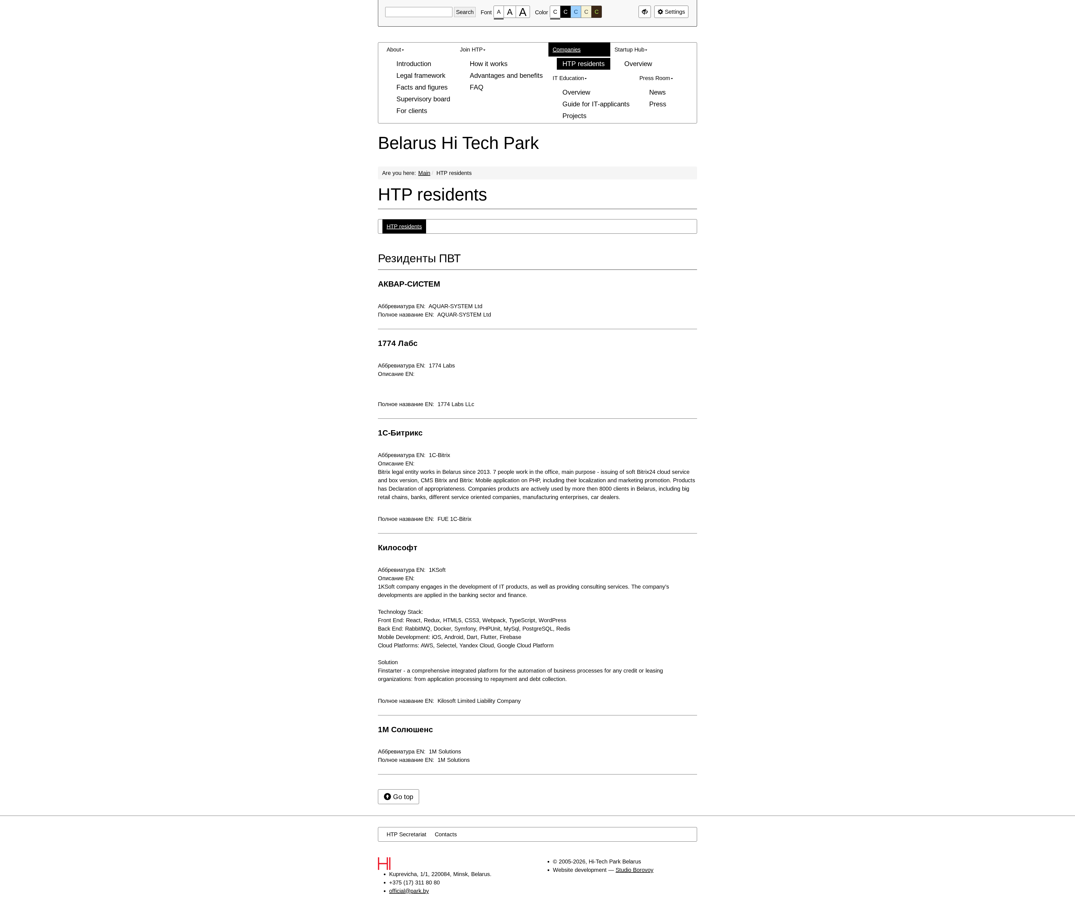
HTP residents (454, 173)
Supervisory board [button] (423, 99)
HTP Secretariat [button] (406, 834)
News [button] (657, 92)
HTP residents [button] (583, 63)
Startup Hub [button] (629, 49)
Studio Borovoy (634, 870)
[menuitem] (419, 80)
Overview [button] (638, 63)
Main (424, 173)
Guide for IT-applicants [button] (596, 104)
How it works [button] (489, 63)
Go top (402, 796)
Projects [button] (574, 116)
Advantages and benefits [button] (506, 75)
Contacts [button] (446, 834)
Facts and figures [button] (422, 87)
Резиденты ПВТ (419, 258)
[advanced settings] (645, 12)
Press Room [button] (654, 78)
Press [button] (657, 104)
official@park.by (409, 891)
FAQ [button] (476, 87)
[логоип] (396, 863)
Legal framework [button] (420, 75)
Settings (674, 12)
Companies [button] (567, 49)
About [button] (394, 49)
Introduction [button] (413, 63)
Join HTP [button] (471, 49)
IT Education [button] (568, 78)
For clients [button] (411, 110)
